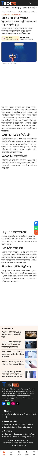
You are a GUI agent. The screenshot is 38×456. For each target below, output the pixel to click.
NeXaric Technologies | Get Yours (22, 442)
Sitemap (15, 445)
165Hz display (16, 8)
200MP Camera (28, 8)
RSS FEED (22, 445)
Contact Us (18, 434)
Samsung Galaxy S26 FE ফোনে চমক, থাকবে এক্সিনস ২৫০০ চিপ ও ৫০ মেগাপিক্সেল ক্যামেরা (12, 374)
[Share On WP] (36, 228)
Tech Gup (4, 12)
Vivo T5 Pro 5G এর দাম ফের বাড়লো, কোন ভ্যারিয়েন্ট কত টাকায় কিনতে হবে (12, 354)
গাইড (6, 417)
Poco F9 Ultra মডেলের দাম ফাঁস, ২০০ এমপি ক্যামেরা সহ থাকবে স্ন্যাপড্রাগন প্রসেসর (11, 344)
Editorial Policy (9, 427)
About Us (7, 434)
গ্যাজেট (33, 414)
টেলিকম (16, 414)
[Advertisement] (19, 84)
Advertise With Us (10, 437)
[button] (30, 3)
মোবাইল (7, 414)
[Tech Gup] (8, 3)
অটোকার (25, 414)
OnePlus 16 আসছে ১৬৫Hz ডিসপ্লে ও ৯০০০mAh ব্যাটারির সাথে (11, 334)
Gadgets (10, 12)
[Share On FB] (36, 223)
